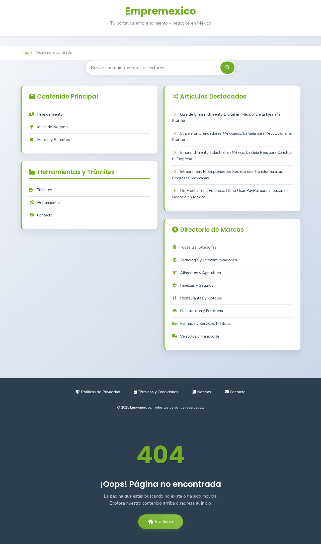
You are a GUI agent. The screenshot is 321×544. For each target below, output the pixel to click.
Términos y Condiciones (158, 392)
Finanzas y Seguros (196, 285)
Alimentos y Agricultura (200, 273)
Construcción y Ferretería (201, 311)
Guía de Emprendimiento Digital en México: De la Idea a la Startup (226, 118)
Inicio (25, 52)
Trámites (44, 190)
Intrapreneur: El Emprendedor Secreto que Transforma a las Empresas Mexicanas (227, 175)
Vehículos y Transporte (199, 336)
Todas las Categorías (198, 247)
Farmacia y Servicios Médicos (205, 323)
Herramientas (49, 202)
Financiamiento (50, 114)
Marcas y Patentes (53, 139)
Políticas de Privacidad (100, 392)
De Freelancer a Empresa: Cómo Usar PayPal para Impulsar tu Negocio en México (230, 194)
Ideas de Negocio (52, 127)
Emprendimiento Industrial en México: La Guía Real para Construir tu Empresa (232, 156)
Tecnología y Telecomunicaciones (208, 260)
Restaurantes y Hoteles (201, 298)
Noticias (204, 392)
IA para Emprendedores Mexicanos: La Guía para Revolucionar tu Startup (232, 137)
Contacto (45, 215)
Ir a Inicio (164, 522)
